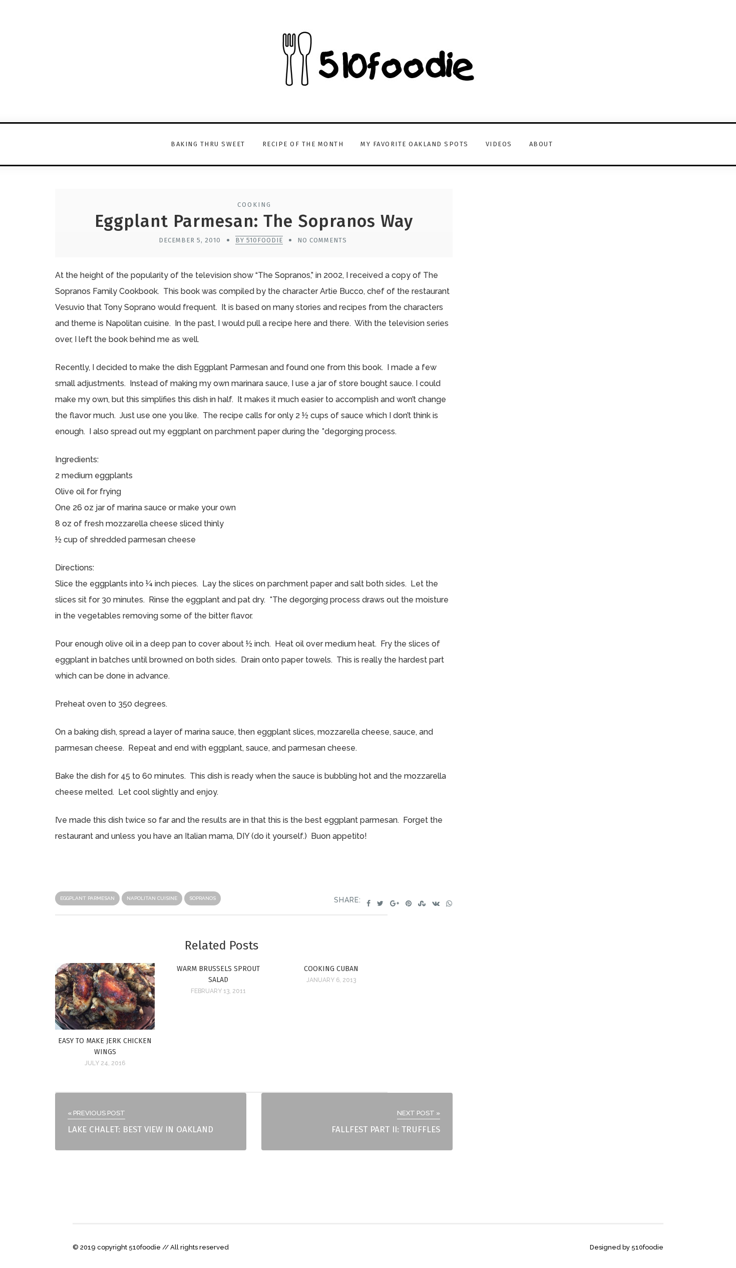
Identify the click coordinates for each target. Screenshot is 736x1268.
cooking (254, 204)
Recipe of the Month (303, 144)
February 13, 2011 (218, 991)
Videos (499, 144)
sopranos (202, 898)
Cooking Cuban (331, 969)
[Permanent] (105, 1027)
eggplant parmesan (87, 898)
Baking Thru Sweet (208, 144)
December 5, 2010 (190, 240)
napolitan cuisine (152, 898)
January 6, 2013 (331, 980)
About (541, 144)
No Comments (322, 240)
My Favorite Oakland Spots (414, 144)
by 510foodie (259, 240)
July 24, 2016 (105, 1063)
